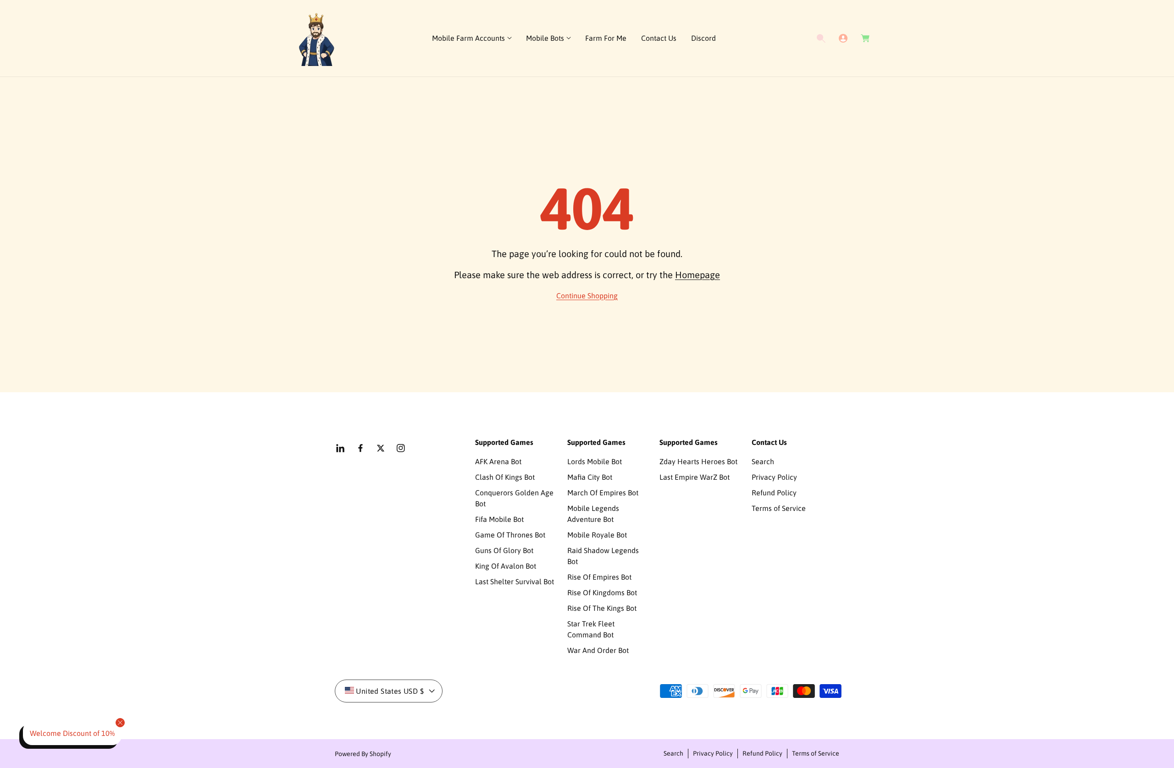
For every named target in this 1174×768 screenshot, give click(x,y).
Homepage (697, 274)
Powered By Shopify (363, 753)
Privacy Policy (774, 477)
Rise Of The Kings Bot (602, 608)
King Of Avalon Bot (505, 566)
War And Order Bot (598, 650)
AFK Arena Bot (498, 461)
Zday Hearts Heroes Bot (698, 461)
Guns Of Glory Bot (504, 550)
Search (763, 461)
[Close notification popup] (120, 722)
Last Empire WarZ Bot (694, 477)
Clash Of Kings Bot (505, 477)
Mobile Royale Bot (597, 535)
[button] (472, 38)
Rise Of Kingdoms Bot (602, 592)
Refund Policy (774, 492)
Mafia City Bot (589, 477)
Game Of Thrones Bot (510, 535)
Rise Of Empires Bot (599, 577)
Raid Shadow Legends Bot (603, 555)
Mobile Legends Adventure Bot (593, 513)
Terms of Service (779, 508)
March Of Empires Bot (602, 492)
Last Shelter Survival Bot (514, 581)
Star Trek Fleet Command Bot (591, 629)
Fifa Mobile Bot (499, 519)
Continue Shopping (587, 295)
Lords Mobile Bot (594, 461)
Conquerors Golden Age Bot (514, 498)
